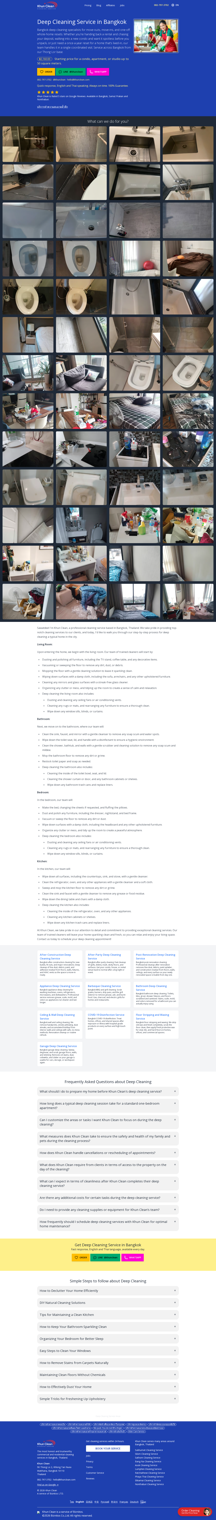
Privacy (89, 1461)
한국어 (114, 1501)
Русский (105, 1501)
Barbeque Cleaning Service (104, 986)
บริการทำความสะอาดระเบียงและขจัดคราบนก (145, 1428)
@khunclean (59, 79)
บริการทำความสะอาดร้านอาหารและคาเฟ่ (88, 1431)
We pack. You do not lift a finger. (108, 1428)
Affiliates (110, 5)
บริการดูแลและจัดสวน (136, 1424)
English (80, 1501)
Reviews (90, 1478)
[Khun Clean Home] (47, 5)
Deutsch (134, 1501)
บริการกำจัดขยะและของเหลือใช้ (162, 1424)
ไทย (72, 1501)
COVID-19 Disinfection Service (106, 1015)
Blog (98, 5)
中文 (96, 1501)
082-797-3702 (161, 4)
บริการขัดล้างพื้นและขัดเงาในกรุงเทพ (109, 1424)
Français (124, 1501)
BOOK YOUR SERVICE (108, 1448)
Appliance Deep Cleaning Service (60, 986)
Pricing (87, 5)
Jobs (122, 5)
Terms (89, 1467)
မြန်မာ (143, 1501)
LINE (73, 71)
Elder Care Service (136, 1431)
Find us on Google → (48, 1484)
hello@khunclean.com (78, 79)
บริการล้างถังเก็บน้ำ (117, 1431)
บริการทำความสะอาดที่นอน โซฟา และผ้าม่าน (71, 1428)
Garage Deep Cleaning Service (58, 1046)
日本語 (89, 1501)
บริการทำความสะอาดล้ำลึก (52, 106)
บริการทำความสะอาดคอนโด (53, 1424)
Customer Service (95, 1472)
